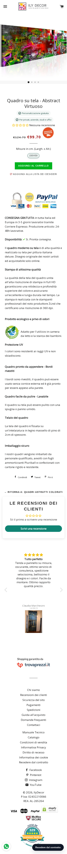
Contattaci (33, 725)
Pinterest (35, 775)
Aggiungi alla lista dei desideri (34, 174)
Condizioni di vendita (33, 742)
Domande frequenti (33, 720)
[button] (20, 125)
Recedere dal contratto (33, 762)
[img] (33, 555)
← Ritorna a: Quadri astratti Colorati (33, 492)
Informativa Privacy (33, 747)
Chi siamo (33, 690)
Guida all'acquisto (33, 715)
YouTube (35, 785)
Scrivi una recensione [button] (34, 528)
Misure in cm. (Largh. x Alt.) (33, 149)
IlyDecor (39, 792)
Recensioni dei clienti (33, 695)
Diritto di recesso (33, 752)
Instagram (35, 780)
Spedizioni (33, 710)
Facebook (35, 770)
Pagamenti (33, 705)
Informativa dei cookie (33, 757)
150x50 (33, 156)
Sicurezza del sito (33, 700)
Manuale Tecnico (33, 732)
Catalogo (33, 737)
